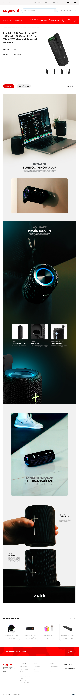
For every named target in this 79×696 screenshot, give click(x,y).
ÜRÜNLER (37, 666)
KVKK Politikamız (53, 666)
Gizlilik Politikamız (53, 668)
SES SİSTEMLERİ (44, 19)
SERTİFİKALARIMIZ (25, 677)
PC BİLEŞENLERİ (7, 19)
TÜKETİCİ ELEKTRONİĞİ (55, 19)
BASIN (21, 678)
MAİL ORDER (23, 680)
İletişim (72, 651)
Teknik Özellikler (24, 86)
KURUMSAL (37, 2)
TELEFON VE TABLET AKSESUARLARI (19, 19)
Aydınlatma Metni (53, 670)
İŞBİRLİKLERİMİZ (24, 682)
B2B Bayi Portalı (67, 10)
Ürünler (9, 27)
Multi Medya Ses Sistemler (26, 27)
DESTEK (59, 2)
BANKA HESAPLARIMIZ (24, 669)
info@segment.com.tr (70, 668)
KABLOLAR (35, 19)
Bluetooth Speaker (35, 27)
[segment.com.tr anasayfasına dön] (11, 10)
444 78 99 (68, 664)
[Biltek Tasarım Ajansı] (73, 694)
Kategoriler (69, 19)
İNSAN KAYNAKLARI (23, 672)
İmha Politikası (52, 672)
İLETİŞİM (53, 2)
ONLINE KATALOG (24, 675)
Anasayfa (5, 27)
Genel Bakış (8, 86)
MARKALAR (46, 2)
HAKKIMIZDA (23, 666)
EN (75, 10)
